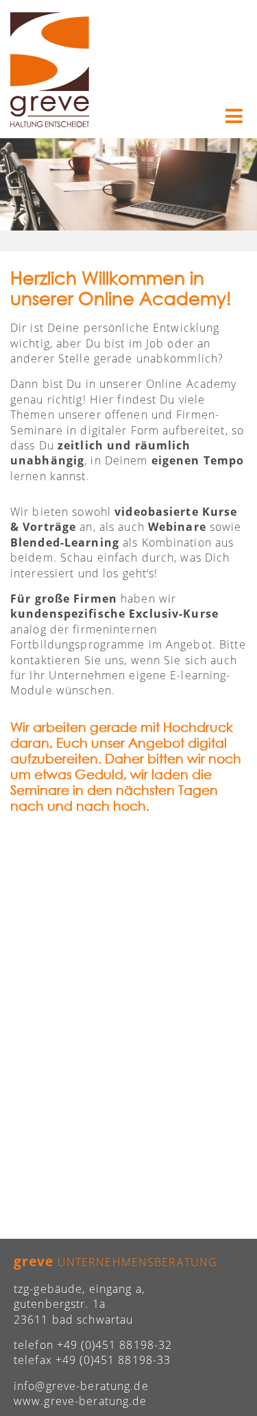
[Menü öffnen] (234, 116)
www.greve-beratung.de (80, 1400)
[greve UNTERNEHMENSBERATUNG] (49, 70)
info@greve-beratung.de (81, 1385)
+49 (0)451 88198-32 (114, 1344)
